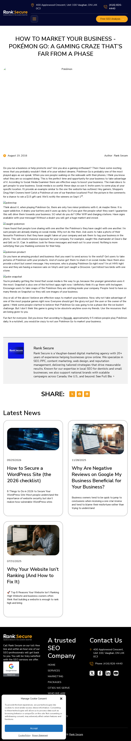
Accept (34, 728)
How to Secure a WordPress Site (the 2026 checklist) (29, 474)
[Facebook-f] (100, 673)
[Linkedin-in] (108, 673)
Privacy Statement (40, 735)
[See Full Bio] (114, 376)
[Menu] (34, 19)
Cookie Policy (24, 735)
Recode (67, 318)
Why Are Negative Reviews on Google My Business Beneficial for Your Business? (97, 477)
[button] (61, 698)
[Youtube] (116, 673)
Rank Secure (76, 734)
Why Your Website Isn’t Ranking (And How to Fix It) (33, 575)
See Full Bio (104, 376)
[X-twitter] (92, 673)
